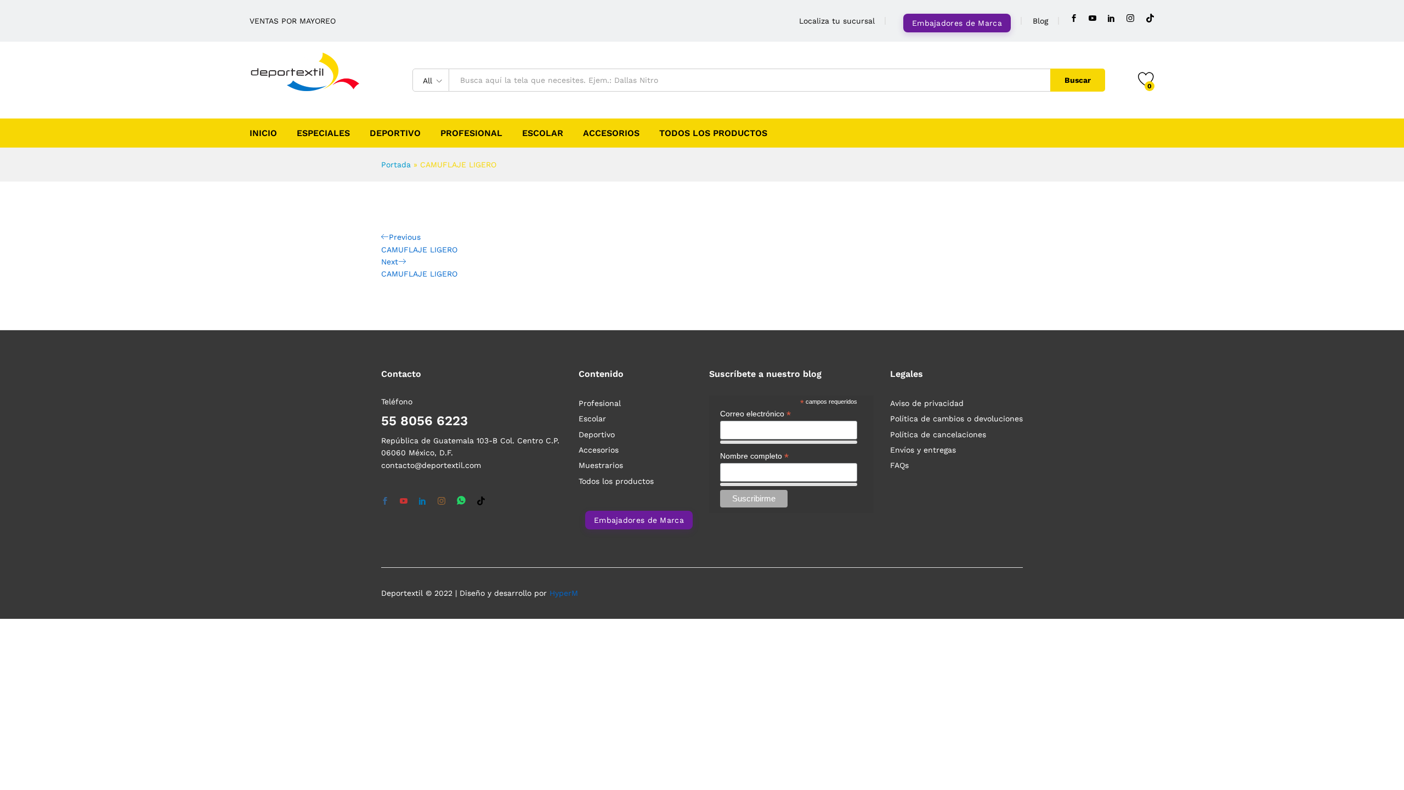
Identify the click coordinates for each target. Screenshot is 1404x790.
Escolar (542, 133)
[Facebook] (1074, 18)
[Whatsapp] (461, 501)
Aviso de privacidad (927, 403)
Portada (396, 164)
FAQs (899, 465)
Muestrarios (601, 465)
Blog (1040, 20)
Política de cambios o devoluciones (956, 418)
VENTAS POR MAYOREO (293, 20)
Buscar (1078, 80)
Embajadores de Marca (957, 23)
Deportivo (395, 133)
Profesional (471, 133)
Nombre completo (754, 456)
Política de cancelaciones (938, 434)
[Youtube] (1092, 18)
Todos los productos (713, 133)
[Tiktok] (1150, 18)
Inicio (263, 133)
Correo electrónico (755, 414)
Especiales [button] (323, 133)
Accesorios (611, 133)
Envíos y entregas (923, 449)
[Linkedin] (1111, 18)
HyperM (564, 593)
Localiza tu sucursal (837, 20)
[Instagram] (1130, 18)
